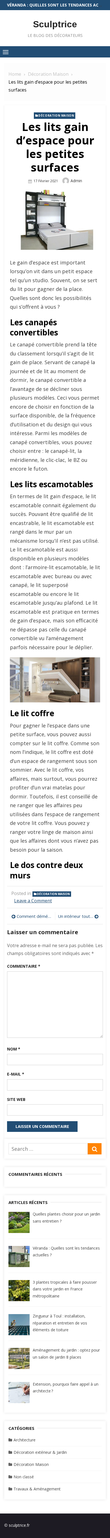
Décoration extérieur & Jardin (40, 1452)
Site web (16, 1099)
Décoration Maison (56, 115)
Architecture (25, 1440)
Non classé (24, 1476)
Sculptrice (55, 24)
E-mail (15, 1074)
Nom (13, 1049)
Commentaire (23, 966)
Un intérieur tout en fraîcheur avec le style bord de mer (78, 916)
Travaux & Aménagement (37, 1489)
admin (76, 180)
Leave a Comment (33, 901)
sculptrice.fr (19, 1525)
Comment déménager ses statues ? (34, 916)
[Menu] (5, 51)
